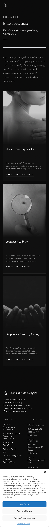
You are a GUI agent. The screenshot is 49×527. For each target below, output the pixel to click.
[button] (45, 472)
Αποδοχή (24, 504)
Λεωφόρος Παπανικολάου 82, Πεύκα (35, 447)
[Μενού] (44, 5)
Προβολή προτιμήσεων (24, 518)
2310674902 (33, 453)
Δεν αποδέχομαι (24, 511)
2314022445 (33, 435)
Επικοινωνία (33, 468)
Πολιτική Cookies (23, 524)
